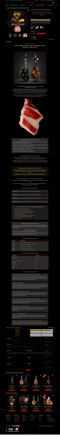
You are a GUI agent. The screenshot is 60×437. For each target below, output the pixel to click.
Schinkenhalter (50, 5)
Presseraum (40, 418)
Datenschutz (33, 418)
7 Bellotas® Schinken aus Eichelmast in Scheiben (24, 406)
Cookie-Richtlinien (34, 416)
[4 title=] (52, 327)
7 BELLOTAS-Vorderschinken (16, 420)
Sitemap (23, 421)
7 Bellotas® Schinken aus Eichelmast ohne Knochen (48, 406)
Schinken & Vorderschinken (8, 417)
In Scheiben (31, 5)
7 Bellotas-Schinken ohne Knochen (17, 418)
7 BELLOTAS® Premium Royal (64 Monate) (12, 406)
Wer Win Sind (41, 416)
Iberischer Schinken (13, 5)
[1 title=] (48, 327)
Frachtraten (24, 418)
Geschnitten (8, 419)
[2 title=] (49, 327)
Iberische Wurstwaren (40, 5)
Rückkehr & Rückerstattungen (25, 420)
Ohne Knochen (23, 5)
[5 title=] (53, 327)
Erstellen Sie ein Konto (50, 0)
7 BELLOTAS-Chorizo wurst (17, 421)
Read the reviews (51, 39)
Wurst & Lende (8, 420)
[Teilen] (33, 37)
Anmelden (44, 0)
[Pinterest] (35, 37)
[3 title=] (50, 327)
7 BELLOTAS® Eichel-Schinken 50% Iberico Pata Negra (48, 386)
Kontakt (48, 415)
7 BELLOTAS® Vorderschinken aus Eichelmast (24, 386)
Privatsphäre (33, 417)
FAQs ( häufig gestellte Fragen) (25, 417)
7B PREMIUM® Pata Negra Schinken (12, 386)
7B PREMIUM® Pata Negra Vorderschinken (36, 386)
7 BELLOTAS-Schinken (17, 416)
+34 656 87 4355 (11, 0)
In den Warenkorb (41, 33)
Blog (56, 5)
